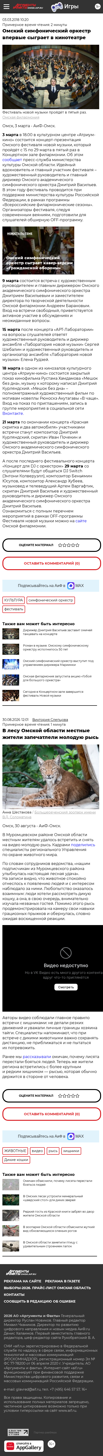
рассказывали (37, 1056)
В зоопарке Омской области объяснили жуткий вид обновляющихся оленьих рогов (59, 1229)
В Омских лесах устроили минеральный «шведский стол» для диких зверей (53, 1198)
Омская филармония (20, 117)
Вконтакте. (13, 413)
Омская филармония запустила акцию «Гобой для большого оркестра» (57, 678)
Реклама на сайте (22, 1281)
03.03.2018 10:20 (15, 20)
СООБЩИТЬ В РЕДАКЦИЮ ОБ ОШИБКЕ (39, 1301)
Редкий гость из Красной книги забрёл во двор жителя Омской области (58, 1213)
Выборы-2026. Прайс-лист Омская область (47, 1288)
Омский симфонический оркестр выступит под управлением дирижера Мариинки (58, 663)
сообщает (12, 160)
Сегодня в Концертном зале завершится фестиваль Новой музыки (53, 693)
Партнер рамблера (45, 1432)
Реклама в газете (62, 1281)
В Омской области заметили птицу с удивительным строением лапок (50, 1244)
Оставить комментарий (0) (52, 563)
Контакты (14, 1294)
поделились (83, 845)
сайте (81, 521)
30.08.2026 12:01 (15, 720)
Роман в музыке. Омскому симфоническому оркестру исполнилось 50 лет (56, 647)
